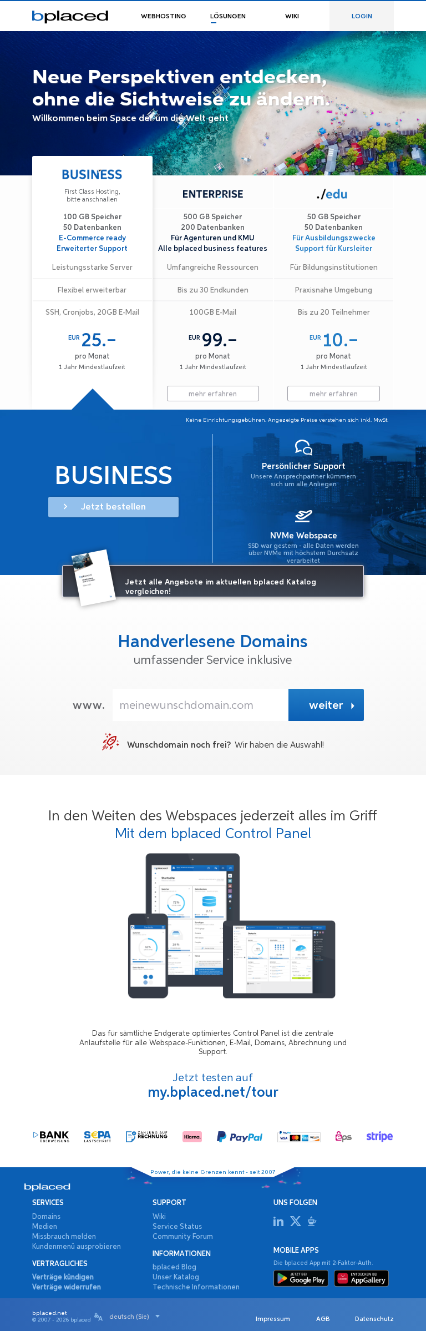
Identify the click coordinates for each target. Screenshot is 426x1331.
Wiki (159, 1217)
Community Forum (183, 1237)
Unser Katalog (176, 1277)
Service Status (177, 1227)
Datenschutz (374, 1318)
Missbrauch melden (64, 1237)
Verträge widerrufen (66, 1287)
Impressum (273, 1318)
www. (89, 706)
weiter (326, 706)
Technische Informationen (196, 1287)
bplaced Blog (174, 1267)
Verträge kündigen (63, 1277)
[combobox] (134, 1316)
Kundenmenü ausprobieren (76, 1247)
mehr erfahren (92, 394)
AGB (322, 1318)
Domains (46, 1217)
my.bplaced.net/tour (213, 1093)
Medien (44, 1227)
